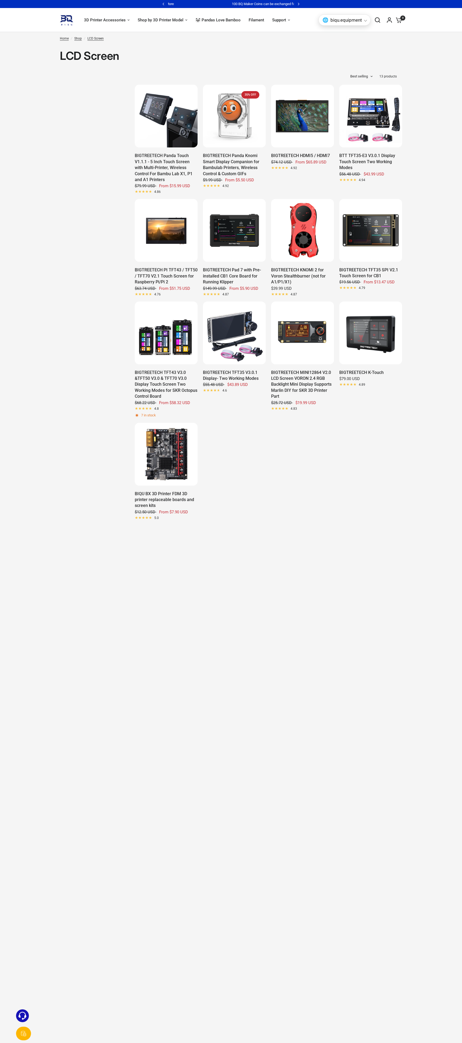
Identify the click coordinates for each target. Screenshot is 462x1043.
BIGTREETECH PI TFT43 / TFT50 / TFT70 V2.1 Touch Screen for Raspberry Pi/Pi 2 (166, 275)
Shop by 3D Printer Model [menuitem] (160, 20)
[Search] (377, 20)
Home (64, 38)
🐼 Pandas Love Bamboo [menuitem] (218, 20)
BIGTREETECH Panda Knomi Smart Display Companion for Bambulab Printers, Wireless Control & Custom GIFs (231, 164)
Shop (78, 38)
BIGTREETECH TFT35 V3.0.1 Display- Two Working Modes (231, 375)
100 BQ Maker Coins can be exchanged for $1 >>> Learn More (251, 4)
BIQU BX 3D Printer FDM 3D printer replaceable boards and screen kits (164, 499)
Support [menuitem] (279, 20)
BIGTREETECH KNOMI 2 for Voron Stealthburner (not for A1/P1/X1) (298, 275)
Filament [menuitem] (256, 20)
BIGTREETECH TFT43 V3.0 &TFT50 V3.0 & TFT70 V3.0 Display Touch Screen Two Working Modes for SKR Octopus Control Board (166, 384)
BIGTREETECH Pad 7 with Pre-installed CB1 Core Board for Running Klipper (232, 275)
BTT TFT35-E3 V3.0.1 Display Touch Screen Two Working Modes (367, 161)
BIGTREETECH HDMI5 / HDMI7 (300, 155)
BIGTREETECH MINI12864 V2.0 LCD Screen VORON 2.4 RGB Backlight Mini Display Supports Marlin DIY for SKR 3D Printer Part (301, 384)
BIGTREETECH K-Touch (361, 372)
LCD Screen (95, 38)
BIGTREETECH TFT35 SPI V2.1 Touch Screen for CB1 (368, 272)
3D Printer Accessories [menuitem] (105, 20)
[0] (397, 20)
